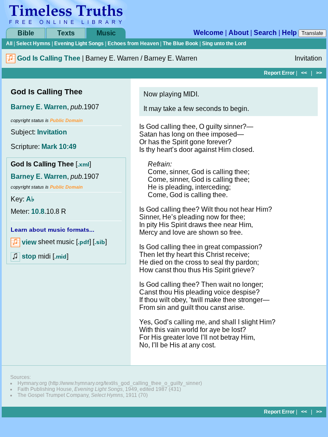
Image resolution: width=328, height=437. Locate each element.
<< (304, 73)
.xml (83, 164)
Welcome (208, 32)
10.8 (37, 211)
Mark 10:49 (58, 146)
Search (265, 32)
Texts (66, 33)
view (28, 242)
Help (289, 32)
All (9, 44)
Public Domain (66, 120)
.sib (99, 242)
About (238, 32)
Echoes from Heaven (133, 44)
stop (29, 256)
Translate (312, 33)
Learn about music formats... (52, 229)
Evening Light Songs (79, 44)
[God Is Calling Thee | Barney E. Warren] (10, 60)
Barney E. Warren (39, 107)
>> (319, 73)
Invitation (52, 132)
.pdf (83, 242)
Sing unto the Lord (224, 44)
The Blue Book (180, 44)
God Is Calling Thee (48, 58)
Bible (26, 33)
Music (106, 33)
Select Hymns (33, 44)
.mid (60, 256)
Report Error (279, 73)
